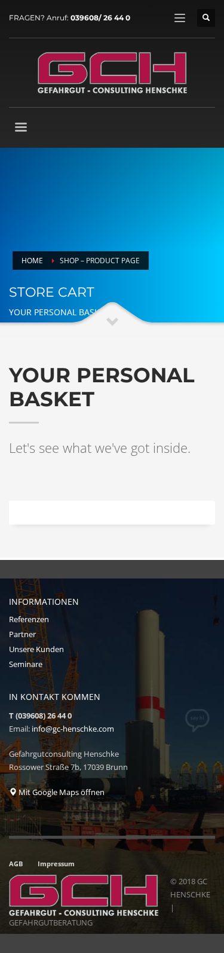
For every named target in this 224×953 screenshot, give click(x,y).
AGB (16, 863)
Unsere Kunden (36, 649)
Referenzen (29, 619)
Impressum (56, 863)
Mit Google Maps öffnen (61, 792)
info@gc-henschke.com (73, 728)
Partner (22, 634)
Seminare (25, 664)
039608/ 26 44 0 (100, 17)
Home (32, 260)
